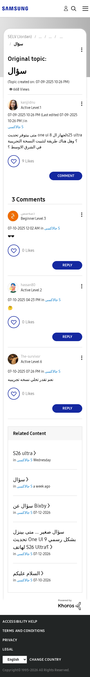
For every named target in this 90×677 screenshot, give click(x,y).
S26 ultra (22, 453)
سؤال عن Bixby (29, 506)
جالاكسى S (16, 127)
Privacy (9, 640)
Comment (66, 176)
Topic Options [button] (73, 50)
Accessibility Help (19, 621)
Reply (67, 265)
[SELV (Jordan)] (15, 8)
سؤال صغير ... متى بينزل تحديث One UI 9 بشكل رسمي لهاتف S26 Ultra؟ (44, 539)
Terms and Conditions (23, 631)
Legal (7, 649)
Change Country (45, 659)
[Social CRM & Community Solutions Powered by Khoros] (69, 604)
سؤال (19, 480)
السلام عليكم (26, 573)
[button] (73, 104)
